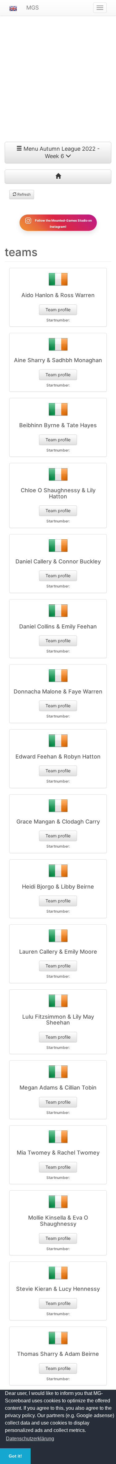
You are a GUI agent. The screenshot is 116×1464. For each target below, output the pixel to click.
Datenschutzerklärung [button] (30, 1438)
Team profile (58, 309)
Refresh (23, 194)
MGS (32, 7)
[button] (13, 7)
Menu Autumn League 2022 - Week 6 (61, 152)
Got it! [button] (15, 1456)
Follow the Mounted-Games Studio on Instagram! (63, 223)
